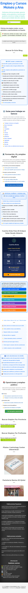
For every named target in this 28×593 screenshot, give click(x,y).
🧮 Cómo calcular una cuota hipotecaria (11, 203)
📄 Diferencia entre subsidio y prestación (11, 91)
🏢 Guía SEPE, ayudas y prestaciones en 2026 (12, 63)
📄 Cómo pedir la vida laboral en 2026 (10, 87)
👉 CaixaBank (6, 129)
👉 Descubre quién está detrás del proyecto (11, 565)
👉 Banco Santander (7, 125)
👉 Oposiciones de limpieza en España (12, 407)
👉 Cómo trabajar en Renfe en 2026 (10, 289)
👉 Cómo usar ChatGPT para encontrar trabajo (14, 169)
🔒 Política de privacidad (7, 573)
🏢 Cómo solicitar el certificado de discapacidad (13, 367)
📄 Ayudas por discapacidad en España (11, 360)
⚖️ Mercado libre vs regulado (8, 335)
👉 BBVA (5, 127)
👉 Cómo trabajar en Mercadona (10, 292)
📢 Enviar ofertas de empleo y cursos (9, 568)
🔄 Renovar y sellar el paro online (9, 94)
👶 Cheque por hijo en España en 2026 (10, 73)
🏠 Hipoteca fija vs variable (8, 209)
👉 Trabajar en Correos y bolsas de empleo (13, 397)
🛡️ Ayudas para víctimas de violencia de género (13, 76)
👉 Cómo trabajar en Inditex (9, 310)
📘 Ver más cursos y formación (14, 185)
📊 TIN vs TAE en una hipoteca (9, 214)
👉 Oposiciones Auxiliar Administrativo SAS (13, 402)
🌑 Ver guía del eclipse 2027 (14, 274)
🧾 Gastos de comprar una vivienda (10, 216)
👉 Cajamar (5, 134)
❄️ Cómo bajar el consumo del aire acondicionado (13, 344)
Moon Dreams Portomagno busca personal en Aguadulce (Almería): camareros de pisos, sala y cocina (13, 529)
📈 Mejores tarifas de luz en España (10, 332)
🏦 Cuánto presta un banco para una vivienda (12, 220)
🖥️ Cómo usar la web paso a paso (9, 569)
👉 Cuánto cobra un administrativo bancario (13, 146)
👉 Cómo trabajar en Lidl (8, 296)
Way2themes (5, 587)
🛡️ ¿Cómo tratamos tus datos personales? (11, 576)
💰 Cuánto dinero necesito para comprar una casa (13, 218)
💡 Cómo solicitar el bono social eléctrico (11, 328)
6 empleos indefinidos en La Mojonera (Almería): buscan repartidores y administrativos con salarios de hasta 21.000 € (14, 523)
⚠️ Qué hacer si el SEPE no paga (9, 89)
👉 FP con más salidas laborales (10, 179)
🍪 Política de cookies (6, 574)
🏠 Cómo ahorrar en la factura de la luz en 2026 (13, 325)
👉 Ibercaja (5, 144)
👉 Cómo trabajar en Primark (9, 306)
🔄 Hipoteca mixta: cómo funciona (10, 211)
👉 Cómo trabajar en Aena (8, 303)
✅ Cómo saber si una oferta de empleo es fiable (12, 567)
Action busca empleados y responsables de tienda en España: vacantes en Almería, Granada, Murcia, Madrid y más (14, 517)
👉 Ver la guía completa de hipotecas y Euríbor (13, 223)
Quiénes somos (14, 563)
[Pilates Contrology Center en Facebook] (14, 464)
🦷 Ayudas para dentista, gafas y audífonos (12, 78)
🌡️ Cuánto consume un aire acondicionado (11, 348)
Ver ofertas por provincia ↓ (7, 426)
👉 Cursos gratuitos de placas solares (12, 174)
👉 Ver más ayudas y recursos (9, 102)
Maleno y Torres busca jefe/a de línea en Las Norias (13, 555)
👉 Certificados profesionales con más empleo (14, 181)
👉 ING (4, 130)
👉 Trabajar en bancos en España (11, 123)
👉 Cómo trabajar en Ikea (8, 299)
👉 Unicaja (5, 132)
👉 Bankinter (6, 136)
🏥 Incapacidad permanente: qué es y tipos (12, 362)
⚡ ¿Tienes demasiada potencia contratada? (12, 338)
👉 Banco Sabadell (7, 138)
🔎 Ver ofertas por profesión (8, 440)
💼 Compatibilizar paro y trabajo (9, 82)
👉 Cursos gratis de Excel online (10, 167)
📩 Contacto (4, 571)
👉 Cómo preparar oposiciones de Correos (12, 396)
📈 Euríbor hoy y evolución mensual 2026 (11, 201)
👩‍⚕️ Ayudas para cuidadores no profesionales (12, 369)
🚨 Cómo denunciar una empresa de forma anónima (14, 96)
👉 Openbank (6, 140)
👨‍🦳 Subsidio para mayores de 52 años (10, 85)
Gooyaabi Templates (21, 587)
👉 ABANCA (5, 142)
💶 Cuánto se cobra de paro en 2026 (10, 80)
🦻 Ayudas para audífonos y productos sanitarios (13, 371)
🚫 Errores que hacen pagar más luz (10, 341)
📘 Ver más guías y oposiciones (14, 411)
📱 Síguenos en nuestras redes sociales (10, 577)
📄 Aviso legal (4, 572)
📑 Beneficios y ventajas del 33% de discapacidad (13, 364)
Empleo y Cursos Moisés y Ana (13, 5)
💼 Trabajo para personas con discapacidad (12, 373)
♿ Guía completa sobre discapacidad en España (13, 358)
